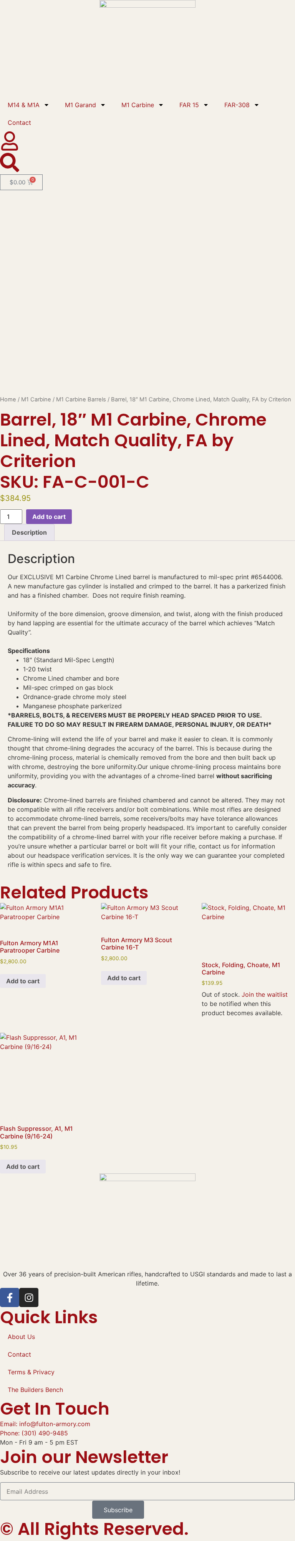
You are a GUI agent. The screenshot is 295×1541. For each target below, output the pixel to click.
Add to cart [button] (23, 981)
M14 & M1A (24, 105)
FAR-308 (237, 105)
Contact (19, 122)
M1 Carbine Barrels (81, 399)
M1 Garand (80, 105)
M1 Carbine (137, 105)
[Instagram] (28, 1297)
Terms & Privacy (31, 1372)
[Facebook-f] (9, 1297)
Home (8, 399)
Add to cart (49, 516)
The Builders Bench (35, 1390)
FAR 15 (189, 105)
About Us (21, 1337)
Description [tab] (29, 532)
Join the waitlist (265, 994)
